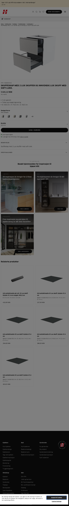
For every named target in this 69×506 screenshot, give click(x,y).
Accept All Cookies (56, 497)
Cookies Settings (56, 501)
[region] (34, 500)
